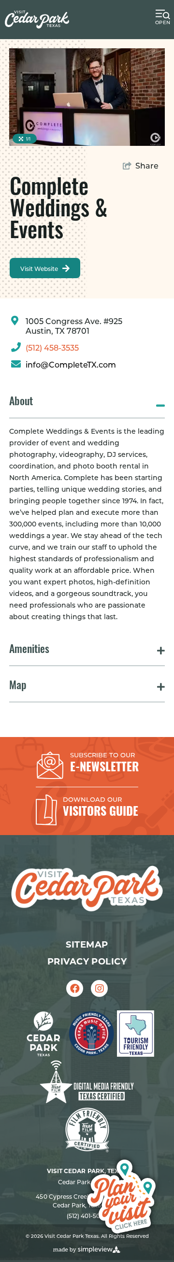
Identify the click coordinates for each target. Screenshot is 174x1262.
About (21, 402)
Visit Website (39, 269)
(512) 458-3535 (52, 349)
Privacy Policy (87, 961)
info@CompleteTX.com (71, 365)
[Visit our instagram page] (99, 988)
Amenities (29, 650)
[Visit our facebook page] (74, 988)
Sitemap (87, 944)
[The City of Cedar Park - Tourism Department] (37, 19)
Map (17, 686)
